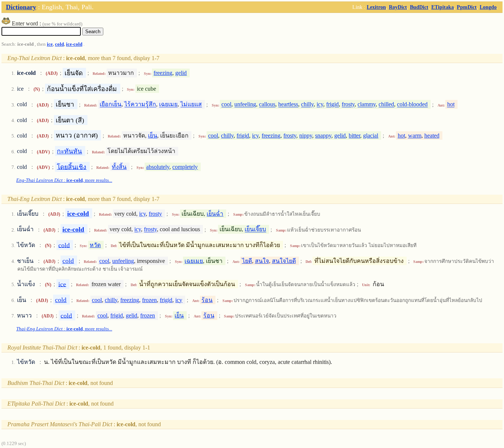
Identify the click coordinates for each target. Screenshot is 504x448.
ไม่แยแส (191, 104)
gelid (181, 73)
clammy (367, 104)
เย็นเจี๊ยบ (255, 229)
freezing (162, 73)
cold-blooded (412, 104)
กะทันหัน (69, 151)
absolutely (157, 167)
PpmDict (467, 7)
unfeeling (245, 104)
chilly (307, 104)
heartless (288, 104)
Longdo (488, 7)
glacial (370, 135)
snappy (323, 135)
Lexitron (376, 7)
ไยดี (247, 261)
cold (59, 44)
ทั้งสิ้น (119, 167)
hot (451, 104)
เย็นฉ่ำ (215, 214)
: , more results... (64, 180)
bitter (354, 135)
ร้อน (207, 300)
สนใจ (262, 261)
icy (320, 104)
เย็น (152, 135)
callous (267, 104)
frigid (332, 104)
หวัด (95, 245)
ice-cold (74, 44)
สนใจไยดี (284, 261)
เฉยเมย (168, 104)
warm (414, 135)
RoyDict (398, 7)
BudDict (419, 7)
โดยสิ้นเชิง (71, 166)
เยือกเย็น (110, 104)
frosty (348, 104)
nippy (305, 135)
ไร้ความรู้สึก (140, 104)
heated (431, 135)
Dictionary (21, 7)
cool (226, 104)
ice (50, 44)
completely (185, 167)
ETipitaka (442, 7)
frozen (149, 300)
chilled (386, 104)
